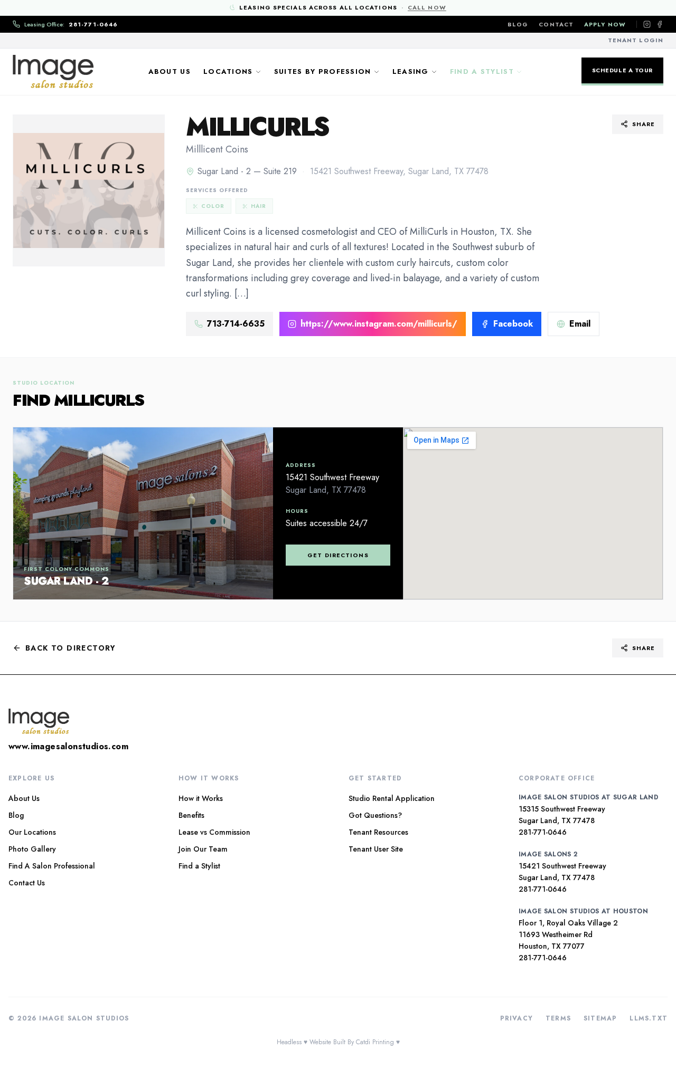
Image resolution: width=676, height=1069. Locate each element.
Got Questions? (375, 815)
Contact (556, 24)
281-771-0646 (543, 832)
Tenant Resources (378, 832)
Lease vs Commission (214, 832)
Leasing (410, 71)
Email (579, 324)
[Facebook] (659, 24)
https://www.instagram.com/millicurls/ (379, 324)
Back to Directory (70, 648)
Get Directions (337, 555)
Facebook (513, 324)
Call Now (427, 7)
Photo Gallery (32, 849)
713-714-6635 (236, 324)
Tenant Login (635, 40)
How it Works (201, 798)
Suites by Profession (322, 71)
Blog (518, 24)
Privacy (516, 1018)
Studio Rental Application (392, 798)
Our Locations (32, 832)
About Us (169, 71)
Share (643, 124)
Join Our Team (203, 849)
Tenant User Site (376, 849)
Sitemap (600, 1018)
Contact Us (26, 882)
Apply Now (605, 24)
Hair (258, 206)
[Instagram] (647, 24)
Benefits (191, 815)
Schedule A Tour (622, 70)
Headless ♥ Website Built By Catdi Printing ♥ (338, 1042)
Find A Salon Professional (51, 866)
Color (212, 206)
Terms (558, 1018)
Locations (228, 71)
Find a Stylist (482, 71)
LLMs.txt (649, 1018)
